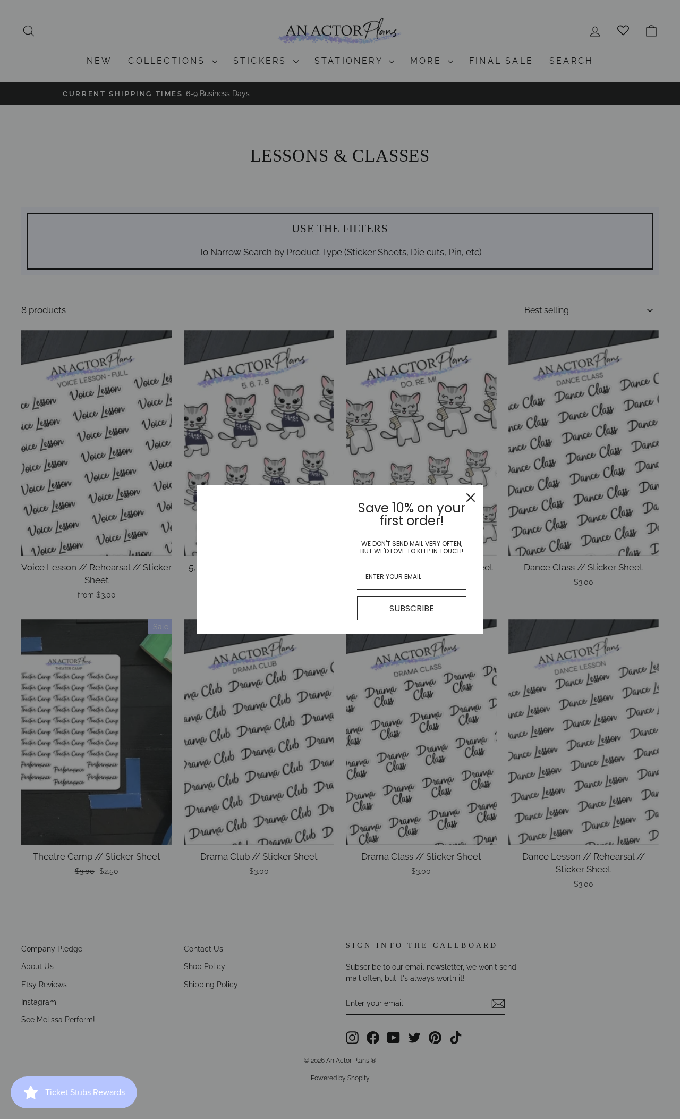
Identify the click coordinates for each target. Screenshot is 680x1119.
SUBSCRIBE (411, 608)
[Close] (470, 497)
